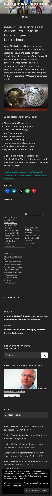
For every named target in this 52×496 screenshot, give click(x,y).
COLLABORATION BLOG (25, 4)
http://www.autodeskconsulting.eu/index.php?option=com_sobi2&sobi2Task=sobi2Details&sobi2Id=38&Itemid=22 (25, 175)
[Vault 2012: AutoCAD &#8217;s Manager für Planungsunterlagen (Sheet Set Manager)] (14, 267)
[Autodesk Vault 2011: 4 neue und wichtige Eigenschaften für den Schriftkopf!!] (34, 218)
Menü (27, 17)
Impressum (17, 485)
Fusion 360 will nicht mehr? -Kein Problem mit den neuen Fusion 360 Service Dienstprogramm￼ (26, 464)
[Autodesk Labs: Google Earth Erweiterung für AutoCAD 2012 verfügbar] (14, 230)
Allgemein (13, 297)
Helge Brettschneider (31, 27)
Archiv (7, 409)
